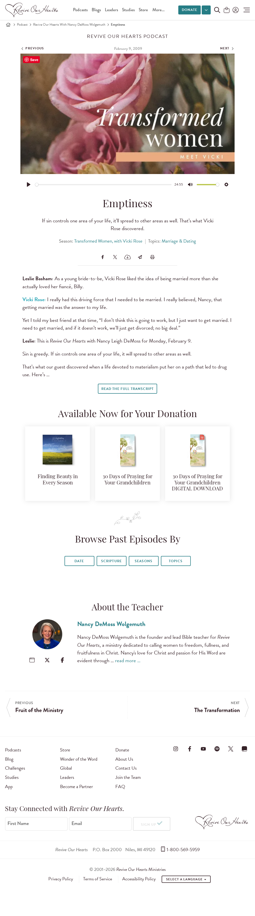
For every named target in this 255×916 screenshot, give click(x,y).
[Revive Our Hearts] (32, 9)
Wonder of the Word (78, 759)
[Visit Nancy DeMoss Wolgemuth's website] (32, 660)
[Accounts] (235, 10)
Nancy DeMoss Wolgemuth (111, 624)
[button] (245, 10)
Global (66, 768)
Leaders (111, 10)
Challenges (15, 768)
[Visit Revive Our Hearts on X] (230, 748)
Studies (128, 10)
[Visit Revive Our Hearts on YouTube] (203, 748)
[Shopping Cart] (227, 10)
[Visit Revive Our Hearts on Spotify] (217, 748)
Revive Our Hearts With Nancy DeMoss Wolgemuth (69, 24)
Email (76, 823)
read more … (127, 660)
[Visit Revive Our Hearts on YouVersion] (244, 748)
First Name (18, 823)
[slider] (103, 184)
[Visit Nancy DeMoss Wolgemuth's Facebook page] (62, 660)
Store (143, 10)
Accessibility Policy (139, 879)
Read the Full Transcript (127, 388)
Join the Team (128, 777)
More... (158, 10)
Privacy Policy (60, 879)
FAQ (120, 786)
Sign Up (148, 824)
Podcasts (80, 10)
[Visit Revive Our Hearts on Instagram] (175, 748)
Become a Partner (76, 786)
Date (79, 561)
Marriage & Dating (179, 241)
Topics (175, 561)
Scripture (111, 561)
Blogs (96, 10)
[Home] (8, 25)
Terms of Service (97, 879)
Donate (189, 9)
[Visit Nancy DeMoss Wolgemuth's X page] (47, 660)
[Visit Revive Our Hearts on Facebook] (189, 748)
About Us (124, 759)
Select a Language (184, 879)
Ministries (141, 869)
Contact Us (126, 768)
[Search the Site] (217, 10)
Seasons (143, 561)
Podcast (22, 24)
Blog (9, 759)
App (9, 786)
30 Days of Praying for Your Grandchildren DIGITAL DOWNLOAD (197, 483)
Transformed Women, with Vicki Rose (108, 241)
